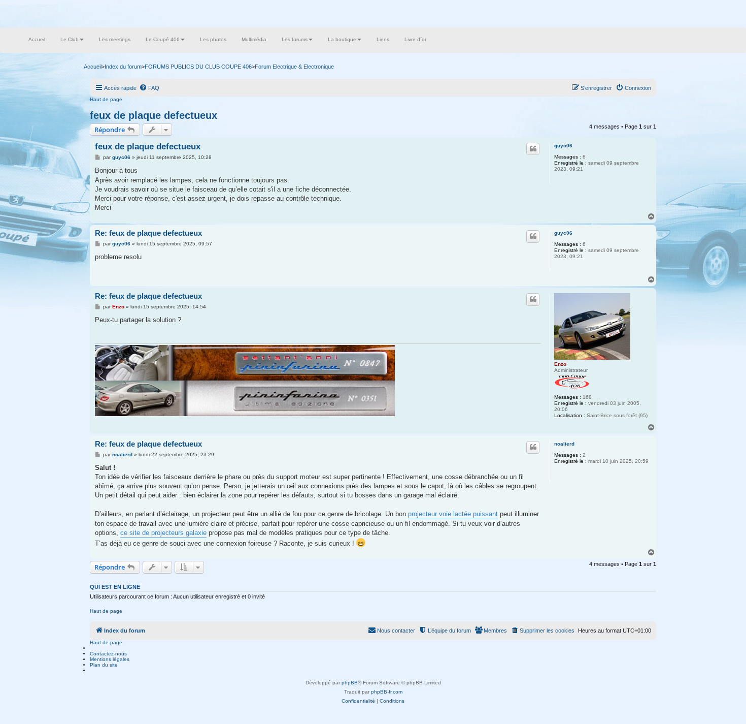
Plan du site (104, 665)
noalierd (564, 444)
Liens (383, 39)
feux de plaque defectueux (153, 115)
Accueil (36, 39)
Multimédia (254, 39)
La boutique (342, 39)
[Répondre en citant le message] (532, 149)
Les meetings (114, 39)
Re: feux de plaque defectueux (148, 233)
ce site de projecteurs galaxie (163, 533)
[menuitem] (149, 88)
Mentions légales (109, 659)
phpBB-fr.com (386, 692)
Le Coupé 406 (163, 39)
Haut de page (106, 99)
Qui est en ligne (115, 587)
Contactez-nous (108, 653)
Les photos (213, 39)
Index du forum (123, 67)
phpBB (350, 682)
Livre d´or (415, 39)
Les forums (295, 39)
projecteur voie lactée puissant (453, 514)
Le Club (69, 39)
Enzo (560, 364)
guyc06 (563, 145)
